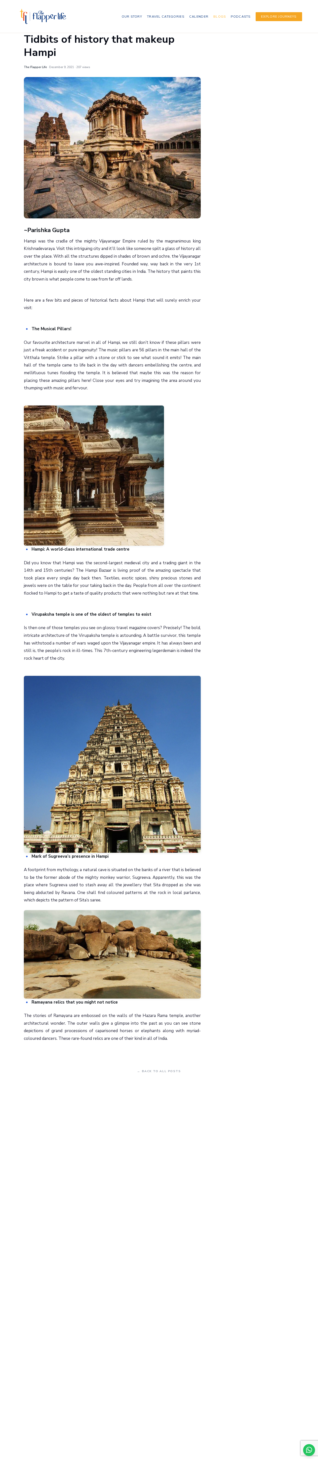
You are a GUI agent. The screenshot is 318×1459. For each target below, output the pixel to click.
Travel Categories (165, 16)
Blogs (219, 16)
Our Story (132, 16)
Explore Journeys (278, 16)
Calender (198, 16)
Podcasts (240, 16)
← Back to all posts (159, 1071)
